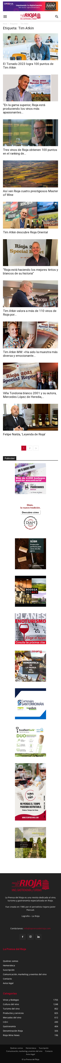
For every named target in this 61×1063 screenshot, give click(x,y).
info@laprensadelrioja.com (37, 928)
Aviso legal (8, 983)
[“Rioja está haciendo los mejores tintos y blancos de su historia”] (30, 252)
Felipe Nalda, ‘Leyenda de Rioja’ (24, 434)
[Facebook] (22, 937)
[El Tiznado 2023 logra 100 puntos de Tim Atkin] (30, 46)
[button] (5, 17)
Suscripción (9, 969)
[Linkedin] (38, 937)
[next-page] (35, 448)
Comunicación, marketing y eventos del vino (24, 974)
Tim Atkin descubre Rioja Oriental (25, 232)
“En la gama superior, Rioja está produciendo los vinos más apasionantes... (24, 108)
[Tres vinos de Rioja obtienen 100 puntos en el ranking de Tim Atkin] (30, 132)
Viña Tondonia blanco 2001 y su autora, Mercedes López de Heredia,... (29, 395)
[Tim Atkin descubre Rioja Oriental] (30, 215)
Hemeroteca (9, 965)
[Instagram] (30, 937)
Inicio (5, 23)
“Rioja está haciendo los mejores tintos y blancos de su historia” (30, 271)
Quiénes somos (10, 961)
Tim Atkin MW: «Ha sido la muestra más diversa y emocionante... (30, 353)
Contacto (7, 978)
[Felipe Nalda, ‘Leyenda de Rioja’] (30, 417)
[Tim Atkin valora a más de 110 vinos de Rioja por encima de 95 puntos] (30, 293)
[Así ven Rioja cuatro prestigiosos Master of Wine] (30, 173)
